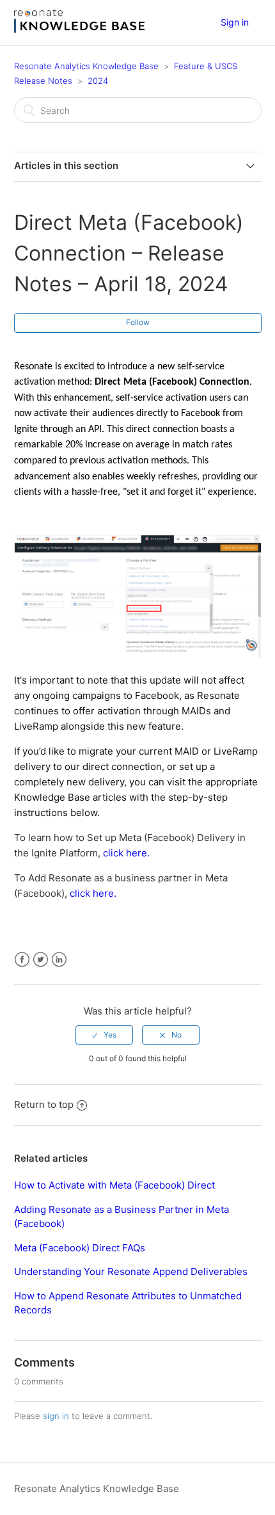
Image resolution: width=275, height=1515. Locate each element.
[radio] (104, 1035)
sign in (56, 1416)
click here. (126, 853)
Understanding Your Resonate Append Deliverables (131, 1271)
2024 (98, 81)
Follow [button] (138, 322)
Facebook (22, 960)
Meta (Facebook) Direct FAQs (79, 1248)
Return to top (44, 1104)
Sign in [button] (235, 22)
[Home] (79, 29)
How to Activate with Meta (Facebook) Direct (114, 1185)
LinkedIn (59, 960)
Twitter (41, 960)
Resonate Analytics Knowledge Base (86, 66)
